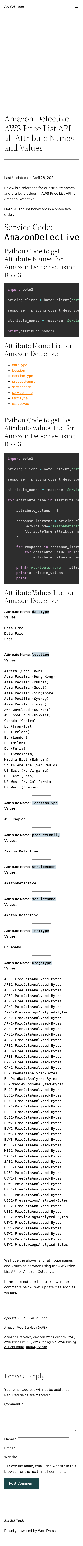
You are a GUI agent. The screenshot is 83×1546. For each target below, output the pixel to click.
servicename (22, 392)
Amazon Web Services (49, 1337)
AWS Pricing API (45, 1342)
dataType (19, 365)
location (18, 370)
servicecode (22, 387)
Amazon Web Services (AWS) (25, 1327)
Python (42, 1347)
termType (20, 398)
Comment (13, 1404)
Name (10, 1439)
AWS (70, 1337)
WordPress (47, 1531)
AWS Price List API (17, 1342)
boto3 (30, 1347)
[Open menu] (76, 7)
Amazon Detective (17, 1337)
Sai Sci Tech (14, 7)
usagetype (20, 403)
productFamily (24, 381)
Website (10, 1457)
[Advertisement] (41, 68)
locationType (22, 376)
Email (10, 1448)
